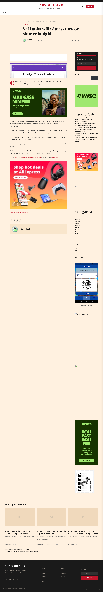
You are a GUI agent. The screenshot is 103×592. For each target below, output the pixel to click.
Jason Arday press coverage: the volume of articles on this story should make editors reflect (86, 139)
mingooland (30, 39)
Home (4, 12)
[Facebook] (10, 579)
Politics (77, 242)
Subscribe (90, 6)
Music (76, 240)
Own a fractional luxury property (19, 213)
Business (77, 219)
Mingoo (23, 588)
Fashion (77, 232)
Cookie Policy (97, 589)
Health (77, 238)
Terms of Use (90, 589)
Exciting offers (79, 257)
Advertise (63, 573)
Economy (77, 226)
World (28, 21)
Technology (78, 248)
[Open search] (6, 6)
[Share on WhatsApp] (79, 40)
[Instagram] (13, 579)
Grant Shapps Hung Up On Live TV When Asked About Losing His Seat (83, 532)
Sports (77, 246)
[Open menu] (96, 6)
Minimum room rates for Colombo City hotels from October (51, 532)
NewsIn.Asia (54, 158)
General (77, 236)
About (62, 568)
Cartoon (77, 221)
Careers (63, 576)
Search (77, 75)
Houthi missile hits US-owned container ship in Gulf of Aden (18, 532)
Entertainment (79, 230)
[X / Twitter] (6, 579)
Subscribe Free (87, 68)
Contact (63, 571)
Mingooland (51, 5)
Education (78, 228)
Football (77, 234)
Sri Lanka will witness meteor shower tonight (28, 158)
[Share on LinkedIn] (76, 40)
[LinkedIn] (17, 579)
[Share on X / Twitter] (70, 40)
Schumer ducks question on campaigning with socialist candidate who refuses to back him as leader (85, 129)
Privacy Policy (84, 589)
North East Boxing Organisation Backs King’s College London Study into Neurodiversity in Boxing (85, 119)
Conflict (77, 223)
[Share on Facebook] (73, 40)
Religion (77, 244)
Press (62, 579)
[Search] (83, 6)
